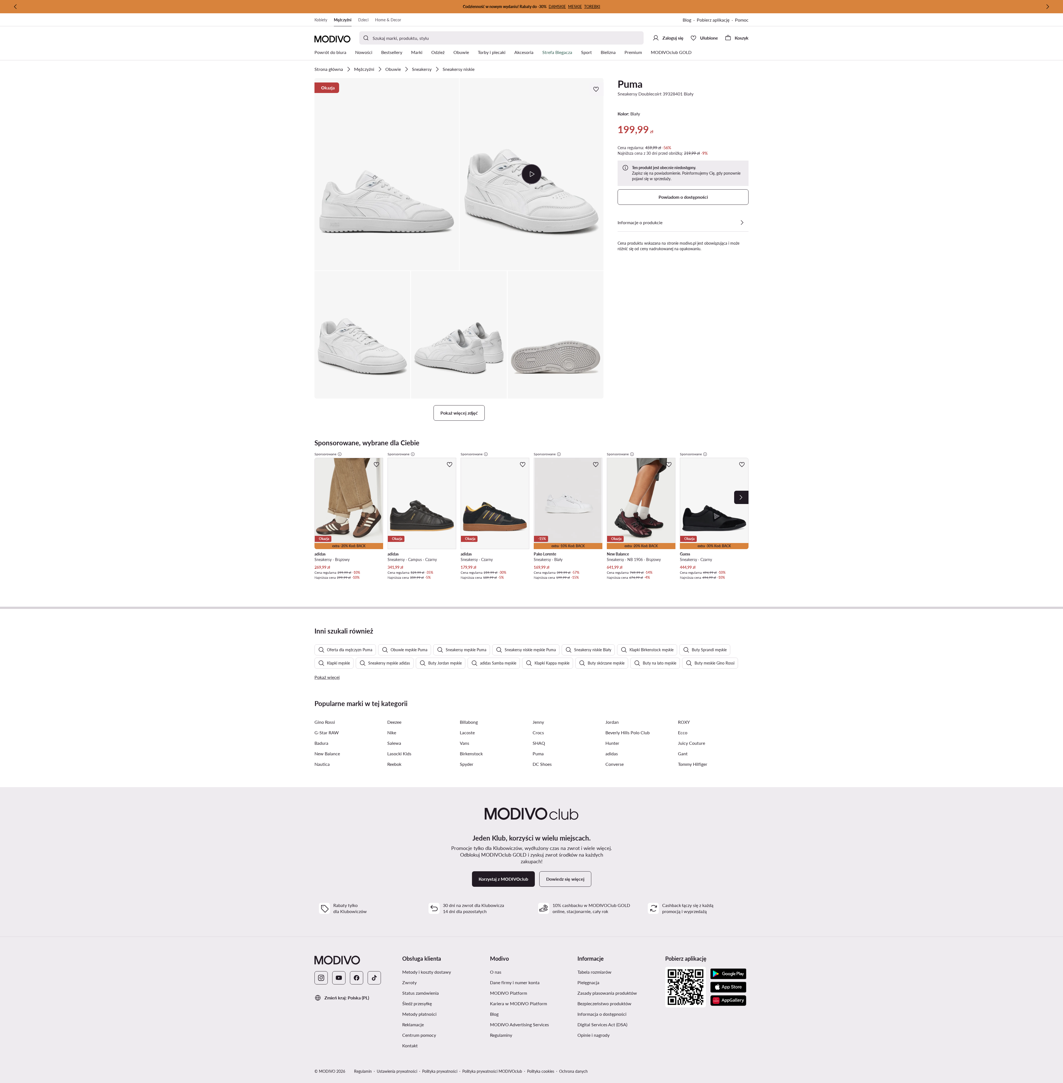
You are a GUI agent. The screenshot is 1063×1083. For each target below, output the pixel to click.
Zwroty (409, 982)
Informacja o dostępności (601, 1014)
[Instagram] (321, 977)
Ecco (682, 732)
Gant (683, 753)
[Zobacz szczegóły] (742, 222)
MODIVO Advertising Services (519, 1024)
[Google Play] (728, 973)
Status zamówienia (420, 993)
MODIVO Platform (508, 993)
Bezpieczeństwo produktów (604, 1003)
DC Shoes (542, 764)
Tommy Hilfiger (692, 764)
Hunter (612, 743)
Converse (614, 764)
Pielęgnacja (588, 982)
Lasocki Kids (399, 753)
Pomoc (742, 19)
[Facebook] (356, 977)
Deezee (394, 722)
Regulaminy (501, 1035)
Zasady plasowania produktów (607, 993)
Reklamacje (413, 1024)
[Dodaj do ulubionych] (596, 89)
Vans (464, 743)
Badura (321, 743)
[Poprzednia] (15, 6)
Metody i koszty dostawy (426, 972)
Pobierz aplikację (713, 19)
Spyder (466, 764)
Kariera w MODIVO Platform (518, 1003)
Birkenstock (471, 753)
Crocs (538, 732)
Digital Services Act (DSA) (602, 1024)
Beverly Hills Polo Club (627, 732)
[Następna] (1047, 6)
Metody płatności (419, 1014)
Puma (630, 84)
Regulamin (363, 1071)
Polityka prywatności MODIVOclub (492, 1071)
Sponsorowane (325, 454)
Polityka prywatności (439, 1071)
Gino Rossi (324, 722)
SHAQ (539, 743)
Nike (391, 732)
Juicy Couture (691, 743)
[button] (386, 174)
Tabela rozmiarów (594, 972)
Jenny (538, 722)
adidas (611, 753)
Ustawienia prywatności (397, 1071)
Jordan (612, 722)
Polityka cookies (540, 1071)
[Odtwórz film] (532, 174)
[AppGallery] (728, 1000)
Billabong (469, 722)
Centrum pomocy (419, 1035)
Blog (687, 19)
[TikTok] (374, 977)
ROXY (684, 722)
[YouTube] (338, 977)
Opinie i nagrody (593, 1035)
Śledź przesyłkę (417, 1003)
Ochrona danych (573, 1071)
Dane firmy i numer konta (515, 982)
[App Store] (728, 987)
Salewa (394, 743)
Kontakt (410, 1045)
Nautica (322, 764)
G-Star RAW (326, 732)
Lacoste (467, 732)
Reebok (394, 764)
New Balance (327, 753)
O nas (495, 972)
